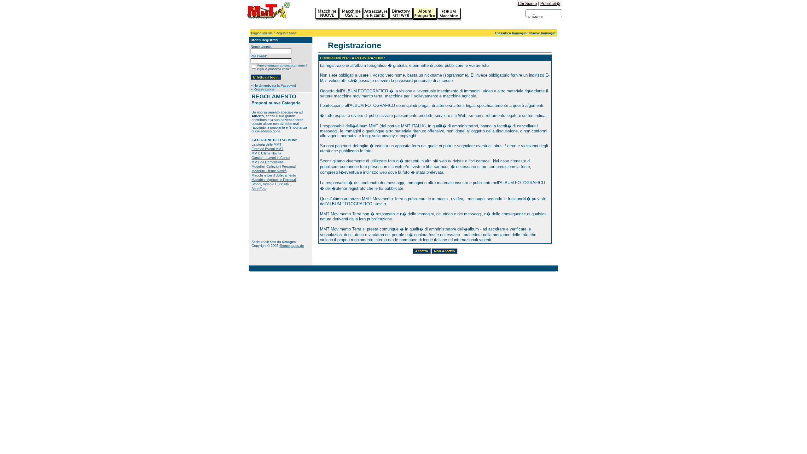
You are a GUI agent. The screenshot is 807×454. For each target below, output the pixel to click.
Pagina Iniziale (262, 33)
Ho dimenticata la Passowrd (274, 85)
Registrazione (264, 89)
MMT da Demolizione (268, 162)
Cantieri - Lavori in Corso (271, 158)
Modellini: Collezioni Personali (274, 166)
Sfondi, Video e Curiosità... (272, 184)
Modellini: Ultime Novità (269, 171)
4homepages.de (291, 245)
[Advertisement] (271, 215)
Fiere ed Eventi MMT (267, 149)
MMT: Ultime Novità (266, 153)
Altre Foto (259, 188)
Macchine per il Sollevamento (274, 175)
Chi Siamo (527, 3)
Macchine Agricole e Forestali (274, 180)
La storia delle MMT (267, 144)
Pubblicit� (550, 3)
